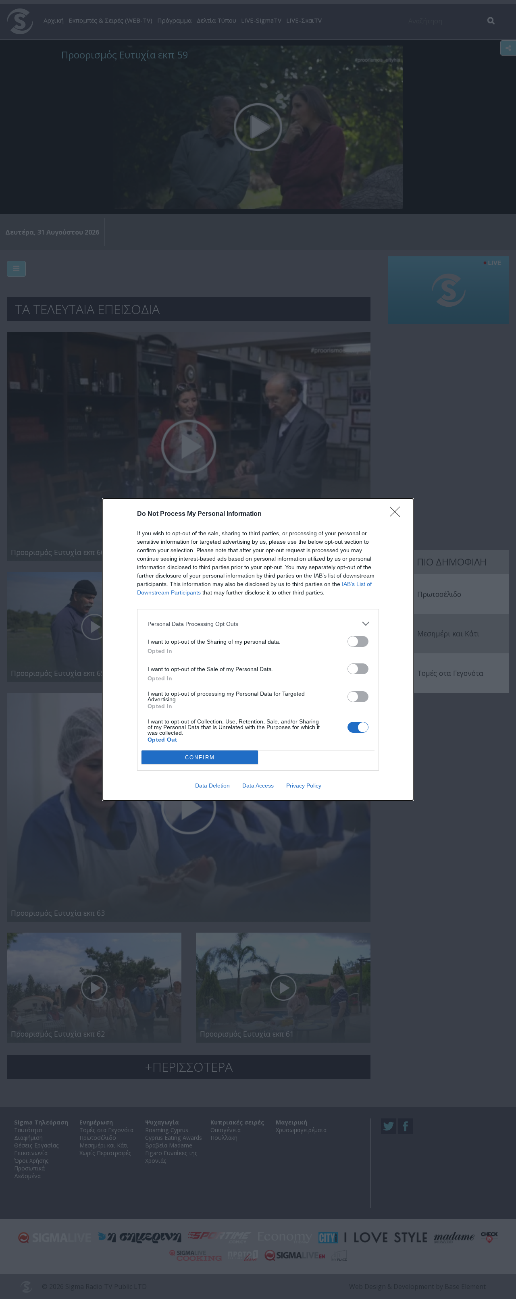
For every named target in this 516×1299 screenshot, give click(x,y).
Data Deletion (212, 785)
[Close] (397, 514)
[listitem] (258, 623)
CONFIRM (200, 757)
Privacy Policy (303, 785)
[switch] (357, 641)
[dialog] (258, 649)
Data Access (258, 785)
